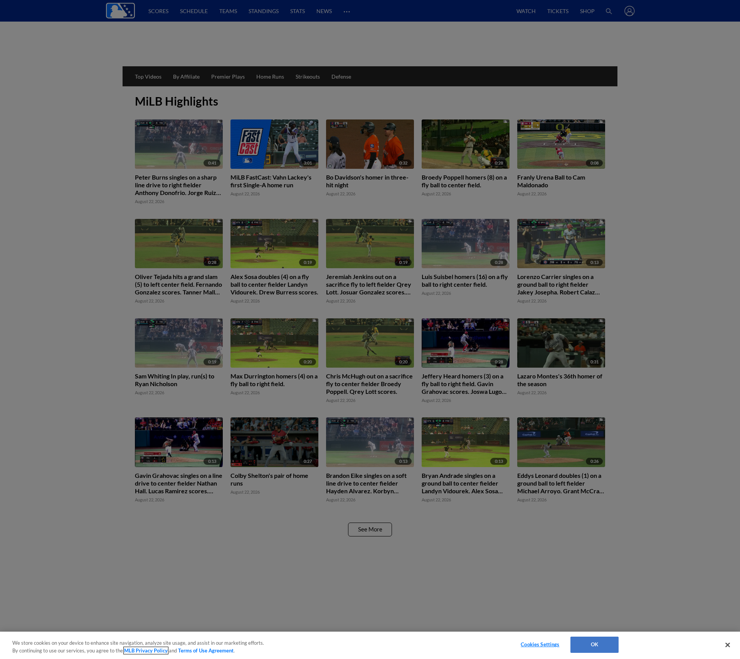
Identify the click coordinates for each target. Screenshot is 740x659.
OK (594, 644)
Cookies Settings (540, 644)
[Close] (727, 644)
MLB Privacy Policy (146, 650)
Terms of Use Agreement (206, 650)
